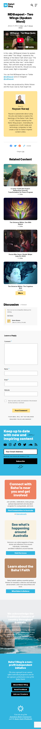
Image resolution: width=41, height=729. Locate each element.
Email (6, 380)
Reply (11, 315)
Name (6, 369)
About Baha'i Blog (20, 685)
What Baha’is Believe (20, 591)
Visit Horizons (21, 553)
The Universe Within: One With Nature (20, 223)
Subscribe (20, 461)
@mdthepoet (9, 77)
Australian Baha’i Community (20, 717)
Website (7, 390)
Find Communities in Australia (20, 510)
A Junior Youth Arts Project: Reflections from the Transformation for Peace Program (20, 190)
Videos (21, 26)
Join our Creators (20, 694)
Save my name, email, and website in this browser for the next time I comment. (22, 401)
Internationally (21, 514)
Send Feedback (20, 689)
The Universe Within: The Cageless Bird (20, 287)
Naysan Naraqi (20, 108)
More (20, 293)
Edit (8, 315)
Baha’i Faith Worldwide (23, 719)
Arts (25, 26)
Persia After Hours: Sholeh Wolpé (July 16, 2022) (20, 255)
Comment (8, 341)
